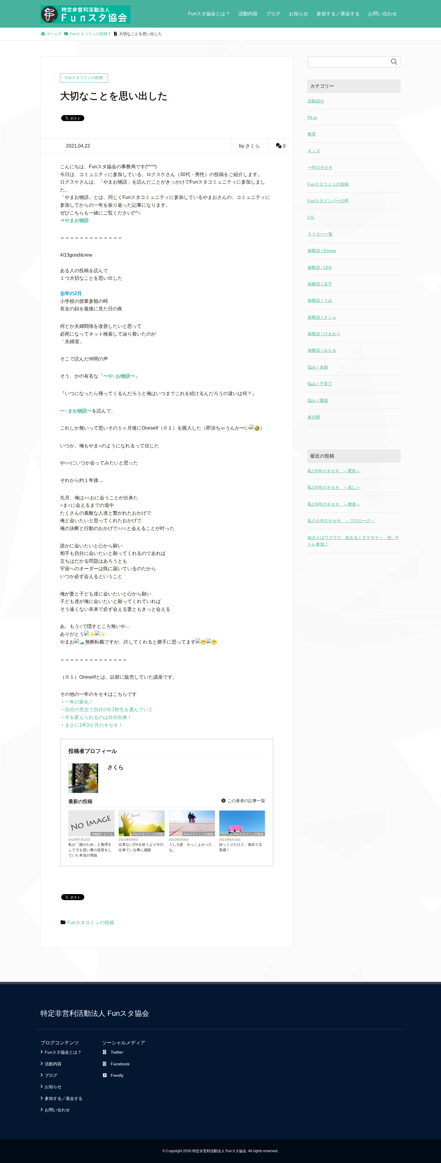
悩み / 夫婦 (318, 367)
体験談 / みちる (322, 350)
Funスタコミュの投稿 (148, 834)
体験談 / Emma (322, 250)
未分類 (314, 417)
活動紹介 (316, 101)
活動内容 (248, 13)
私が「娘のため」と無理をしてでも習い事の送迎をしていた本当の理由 (90, 849)
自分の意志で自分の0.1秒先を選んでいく (109, 709)
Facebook (120, 1063)
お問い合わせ (382, 13)
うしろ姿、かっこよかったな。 (190, 847)
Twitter (117, 1052)
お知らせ (298, 13)
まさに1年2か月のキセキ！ (94, 725)
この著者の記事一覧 (245, 800)
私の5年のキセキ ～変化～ (334, 470)
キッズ (314, 150)
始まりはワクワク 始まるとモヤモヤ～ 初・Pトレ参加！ (353, 540)
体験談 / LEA (320, 267)
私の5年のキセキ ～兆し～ (334, 487)
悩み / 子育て (320, 383)
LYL (311, 217)
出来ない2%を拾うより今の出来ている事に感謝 (141, 847)
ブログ (273, 13)
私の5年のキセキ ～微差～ (334, 504)
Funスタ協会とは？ (209, 13)
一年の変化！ (79, 702)
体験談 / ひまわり (324, 333)
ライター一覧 (320, 234)
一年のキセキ (320, 167)
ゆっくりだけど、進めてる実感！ (240, 847)
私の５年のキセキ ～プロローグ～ (341, 520)
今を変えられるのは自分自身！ (98, 717)
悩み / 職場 (318, 400)
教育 (312, 134)
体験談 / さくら (102, 834)
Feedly (117, 1075)
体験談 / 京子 (320, 284)
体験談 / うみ (320, 300)
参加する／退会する (338, 13)
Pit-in (312, 117)
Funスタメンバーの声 (328, 200)
